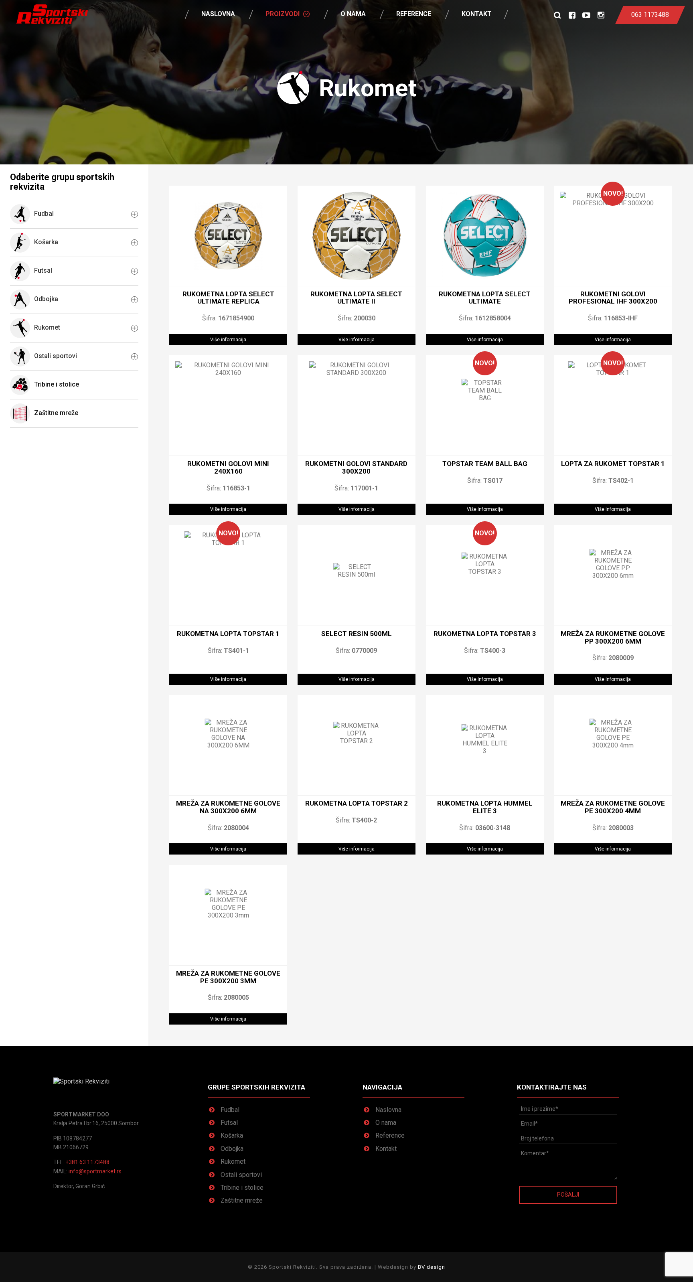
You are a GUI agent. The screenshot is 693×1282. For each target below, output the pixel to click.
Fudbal (230, 1110)
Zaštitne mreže (56, 413)
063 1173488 (650, 14)
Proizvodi (282, 14)
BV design (431, 1267)
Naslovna (218, 14)
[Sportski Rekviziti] (52, 14)
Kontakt (477, 14)
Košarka (232, 1135)
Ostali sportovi (241, 1175)
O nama (353, 14)
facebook (572, 15)
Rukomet (233, 1161)
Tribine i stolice (56, 385)
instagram (601, 15)
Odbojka (232, 1148)
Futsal (229, 1122)
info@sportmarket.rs (95, 1171)
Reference (413, 14)
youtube (586, 15)
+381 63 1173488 (87, 1162)
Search (557, 15)
